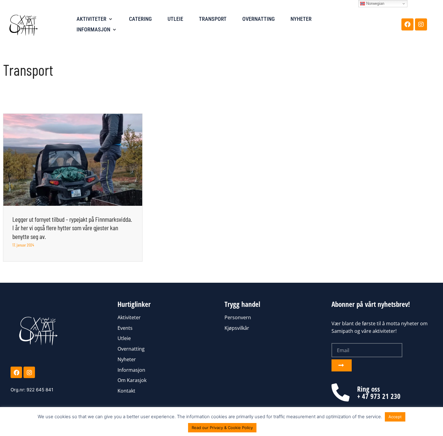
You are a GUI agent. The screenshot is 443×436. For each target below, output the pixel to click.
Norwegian (374, 3)
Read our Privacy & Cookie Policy (222, 427)
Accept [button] (395, 416)
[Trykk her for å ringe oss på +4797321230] (340, 392)
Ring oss (368, 389)
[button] (95, 19)
